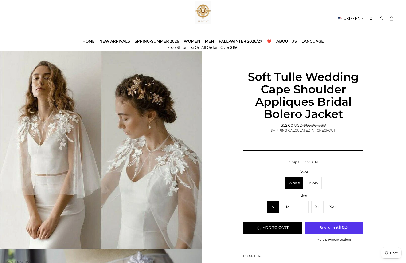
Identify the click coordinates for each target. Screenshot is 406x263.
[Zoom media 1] (101, 148)
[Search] (371, 18)
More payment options (334, 239)
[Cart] (391, 18)
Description (253, 256)
